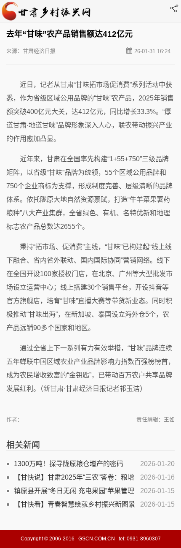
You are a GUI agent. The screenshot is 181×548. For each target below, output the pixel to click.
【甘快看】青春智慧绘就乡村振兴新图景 (74, 504)
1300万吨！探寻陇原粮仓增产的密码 (68, 463)
